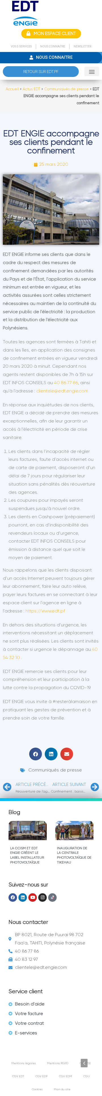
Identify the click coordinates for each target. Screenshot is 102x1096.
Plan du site (62, 1089)
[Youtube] (32, 897)
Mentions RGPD (57, 1063)
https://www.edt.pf (45, 611)
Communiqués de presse (66, 89)
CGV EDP (41, 1076)
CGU (86, 1076)
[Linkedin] (22, 897)
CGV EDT (18, 1076)
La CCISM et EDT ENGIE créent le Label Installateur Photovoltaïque (27, 855)
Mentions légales (23, 1063)
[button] (91, 71)
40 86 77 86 (66, 382)
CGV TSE (85, 1063)
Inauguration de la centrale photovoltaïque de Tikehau (74, 855)
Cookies (37, 1089)
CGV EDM (65, 1076)
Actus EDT (31, 89)
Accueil (12, 89)
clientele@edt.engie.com (62, 391)
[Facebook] (12, 897)
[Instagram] (42, 897)
